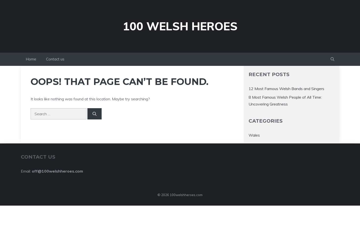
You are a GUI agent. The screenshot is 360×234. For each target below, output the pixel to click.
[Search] (94, 113)
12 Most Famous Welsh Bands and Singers (286, 88)
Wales (254, 135)
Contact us (55, 59)
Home (31, 59)
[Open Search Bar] (332, 59)
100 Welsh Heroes (180, 26)
